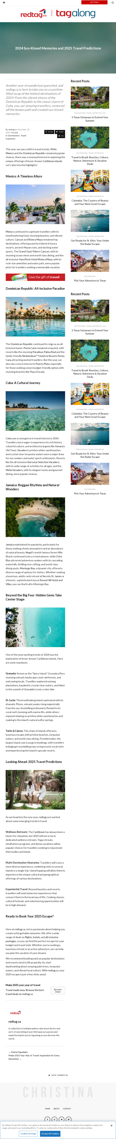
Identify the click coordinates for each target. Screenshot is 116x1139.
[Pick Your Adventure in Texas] (90, 261)
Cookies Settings (28, 1133)
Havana (59, 446)
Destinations (79, 113)
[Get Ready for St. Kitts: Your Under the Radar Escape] (90, 221)
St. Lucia (10, 700)
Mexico (10, 231)
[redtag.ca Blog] (58, 13)
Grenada (11, 673)
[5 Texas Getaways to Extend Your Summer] (90, 98)
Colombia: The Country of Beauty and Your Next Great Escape (90, 202)
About (56, 1109)
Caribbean (39, 831)
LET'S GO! (94, 2)
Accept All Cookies (50, 1133)
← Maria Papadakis (18, 1052)
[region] (58, 1130)
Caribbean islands (52, 161)
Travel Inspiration (94, 113)
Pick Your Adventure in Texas (90, 280)
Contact (67, 1109)
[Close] (111, 1125)
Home (47, 1109)
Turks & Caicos (14, 730)
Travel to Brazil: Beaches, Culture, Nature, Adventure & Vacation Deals (90, 160)
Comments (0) (59, 1075)
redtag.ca (44, 817)
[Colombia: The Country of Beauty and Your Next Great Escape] (90, 181)
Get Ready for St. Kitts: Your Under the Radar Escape (90, 242)
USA (104, 113)
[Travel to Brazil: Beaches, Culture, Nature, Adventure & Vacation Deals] (90, 138)
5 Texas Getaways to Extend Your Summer (90, 119)
